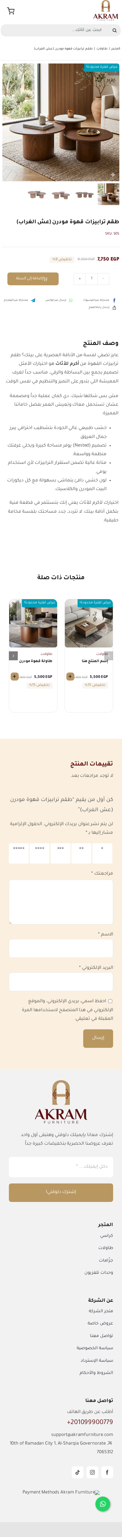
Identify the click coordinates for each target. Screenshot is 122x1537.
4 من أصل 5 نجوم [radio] (40, 853)
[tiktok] (78, 1472)
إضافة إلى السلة (29, 279)
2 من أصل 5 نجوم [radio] (82, 853)
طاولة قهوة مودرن (35, 661)
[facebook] (107, 1472)
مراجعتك (102, 873)
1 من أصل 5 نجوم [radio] (103, 853)
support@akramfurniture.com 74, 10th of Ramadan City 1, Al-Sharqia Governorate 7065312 (61, 1444)
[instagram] (92, 1472)
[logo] (106, 2)
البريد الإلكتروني (96, 968)
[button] (113, 69)
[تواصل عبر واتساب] (102, 1504)
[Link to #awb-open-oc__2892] (11, 11)
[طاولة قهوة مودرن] (33, 602)
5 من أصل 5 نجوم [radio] (19, 853)
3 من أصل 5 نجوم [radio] (61, 853)
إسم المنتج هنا (95, 661)
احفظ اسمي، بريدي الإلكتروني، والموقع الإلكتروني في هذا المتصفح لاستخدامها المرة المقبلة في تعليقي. (67, 1010)
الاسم (105, 934)
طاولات (102, 654)
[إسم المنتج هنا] (89, 602)
